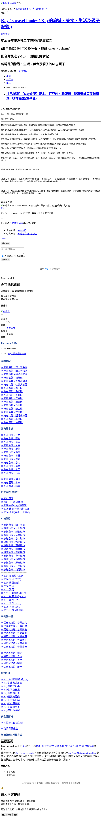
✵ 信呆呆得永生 (9, 728)
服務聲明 (76, 783)
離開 (15, 815)
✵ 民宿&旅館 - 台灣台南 (14, 636)
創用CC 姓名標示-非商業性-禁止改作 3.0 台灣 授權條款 (65, 746)
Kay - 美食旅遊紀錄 (17, 353)
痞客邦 (15, 223)
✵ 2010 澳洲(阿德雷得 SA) (15, 509)
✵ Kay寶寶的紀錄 (10, 696)
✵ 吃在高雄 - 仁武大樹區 (14, 384)
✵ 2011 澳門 (7, 589)
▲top (3, 238)
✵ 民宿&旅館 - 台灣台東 (14, 643)
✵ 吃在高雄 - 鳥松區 (12, 391)
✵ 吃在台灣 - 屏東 (10, 466)
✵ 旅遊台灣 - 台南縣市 (13, 556)
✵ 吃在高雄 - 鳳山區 (12, 388)
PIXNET (31, 783)
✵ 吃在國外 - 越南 (10, 486)
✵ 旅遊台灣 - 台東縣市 (13, 566)
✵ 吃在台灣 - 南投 (10, 452)
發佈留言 (5, 260)
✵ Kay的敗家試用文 (11, 683)
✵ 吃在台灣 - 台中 (10, 445)
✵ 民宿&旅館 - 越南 (11, 663)
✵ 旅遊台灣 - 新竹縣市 (13, 531)
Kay (3, 208)
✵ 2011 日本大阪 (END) (13, 593)
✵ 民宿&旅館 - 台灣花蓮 (14, 646)
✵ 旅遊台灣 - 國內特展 (13, 525)
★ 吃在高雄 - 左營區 (27, 234)
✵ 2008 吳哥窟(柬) (10, 582)
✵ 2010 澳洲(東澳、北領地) (15, 512)
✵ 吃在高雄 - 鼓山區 (12, 408)
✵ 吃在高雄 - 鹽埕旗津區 (14, 415)
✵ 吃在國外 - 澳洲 (10, 479)
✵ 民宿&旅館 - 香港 (11, 660)
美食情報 (23, 71)
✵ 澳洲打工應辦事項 (12, 502)
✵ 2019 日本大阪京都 (12, 610)
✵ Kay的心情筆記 (10, 703)
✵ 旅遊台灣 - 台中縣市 (13, 538)
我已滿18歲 (6, 815)
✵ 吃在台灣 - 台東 (10, 469)
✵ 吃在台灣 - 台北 (10, 435)
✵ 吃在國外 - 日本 (10, 482)
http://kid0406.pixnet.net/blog (82, 753)
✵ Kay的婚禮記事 (10, 693)
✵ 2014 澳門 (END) (11, 600)
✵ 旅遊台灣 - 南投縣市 (13, 545)
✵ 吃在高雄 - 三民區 (12, 398)
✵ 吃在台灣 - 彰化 (10, 449)
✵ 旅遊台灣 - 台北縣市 (13, 528)
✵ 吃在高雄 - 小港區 (12, 419)
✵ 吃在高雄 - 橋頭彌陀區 (14, 374)
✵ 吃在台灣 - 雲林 (10, 455)
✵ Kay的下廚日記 (10, 689)
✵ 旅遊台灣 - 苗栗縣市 (13, 535)
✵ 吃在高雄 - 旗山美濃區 (14, 367)
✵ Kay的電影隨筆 (10, 707)
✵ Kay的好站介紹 (10, 710)
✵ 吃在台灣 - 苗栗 (10, 442)
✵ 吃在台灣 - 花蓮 (10, 473)
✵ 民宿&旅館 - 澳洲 (11, 653)
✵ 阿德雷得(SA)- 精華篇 (14, 505)
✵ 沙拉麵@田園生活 (12, 722)
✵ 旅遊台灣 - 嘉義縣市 (13, 552)
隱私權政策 (66, 783)
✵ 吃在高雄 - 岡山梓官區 (14, 371)
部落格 (9, 79)
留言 (21, 223)
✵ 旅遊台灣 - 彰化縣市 (13, 542)
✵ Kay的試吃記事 (10, 686)
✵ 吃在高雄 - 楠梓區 (12, 377)
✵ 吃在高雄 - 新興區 (12, 405)
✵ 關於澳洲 (7, 498)
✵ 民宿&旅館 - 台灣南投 (14, 629)
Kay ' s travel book (24, 753)
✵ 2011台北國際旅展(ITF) (14, 679)
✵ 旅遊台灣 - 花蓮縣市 (13, 569)
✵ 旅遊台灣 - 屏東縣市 (13, 562)
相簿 (8, 76)
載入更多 (5, 243)
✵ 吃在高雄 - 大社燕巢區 (14, 381)
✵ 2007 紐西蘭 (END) (12, 576)
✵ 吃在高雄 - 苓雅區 (12, 395)
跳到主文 (5, 34)
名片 (8, 83)
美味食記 (22, 230)
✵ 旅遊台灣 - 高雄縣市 (13, 559)
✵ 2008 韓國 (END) (11, 579)
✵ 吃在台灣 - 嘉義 (10, 459)
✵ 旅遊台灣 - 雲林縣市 (13, 549)
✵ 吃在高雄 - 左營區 (12, 412)
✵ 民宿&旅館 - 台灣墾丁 (14, 640)
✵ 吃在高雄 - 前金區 (12, 402)
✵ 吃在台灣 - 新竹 (10, 438)
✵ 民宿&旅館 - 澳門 (11, 666)
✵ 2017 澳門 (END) (11, 603)
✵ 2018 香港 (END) (11, 606)
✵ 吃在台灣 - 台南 (10, 462)
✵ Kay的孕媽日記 (10, 700)
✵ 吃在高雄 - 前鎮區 (12, 422)
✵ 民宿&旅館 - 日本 (11, 656)
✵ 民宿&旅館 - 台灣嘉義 (14, 633)
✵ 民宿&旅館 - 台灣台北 (14, 622)
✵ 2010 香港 (7, 586)
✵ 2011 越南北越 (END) (13, 596)
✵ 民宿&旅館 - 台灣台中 (14, 626)
